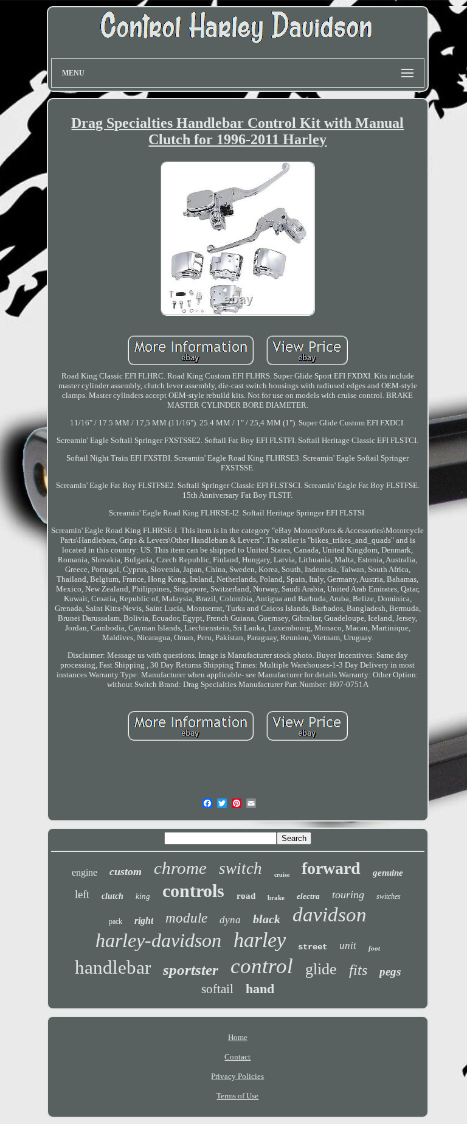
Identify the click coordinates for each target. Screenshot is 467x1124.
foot (374, 948)
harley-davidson (158, 940)
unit (347, 945)
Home (237, 1037)
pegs (390, 971)
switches (388, 896)
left (82, 894)
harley (260, 940)
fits (358, 970)
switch (240, 868)
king (143, 896)
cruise (281, 874)
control (261, 966)
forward (331, 868)
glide (321, 969)
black (266, 919)
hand (260, 988)
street (312, 947)
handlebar (113, 967)
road (246, 896)
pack (115, 921)
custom (125, 871)
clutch (112, 896)
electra (308, 896)
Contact (237, 1056)
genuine (388, 873)
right (143, 920)
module (186, 918)
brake (276, 897)
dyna (230, 920)
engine (84, 872)
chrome (180, 868)
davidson (329, 915)
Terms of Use (237, 1095)
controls (193, 891)
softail (217, 989)
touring (348, 894)
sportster (190, 970)
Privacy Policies (237, 1076)
